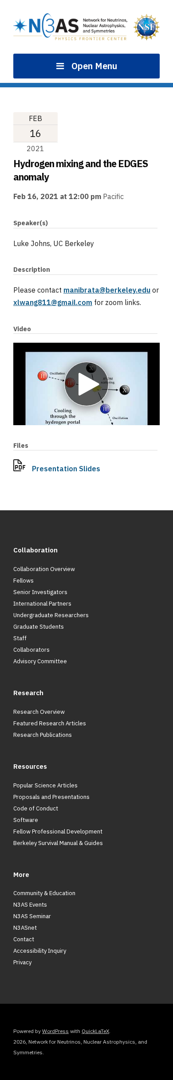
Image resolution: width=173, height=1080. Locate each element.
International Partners (42, 603)
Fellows (23, 580)
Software (25, 820)
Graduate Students (38, 626)
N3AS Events (30, 904)
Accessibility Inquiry (39, 951)
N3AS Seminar (32, 916)
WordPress (55, 1031)
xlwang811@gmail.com (52, 302)
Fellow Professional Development (57, 831)
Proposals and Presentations (51, 797)
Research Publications (42, 735)
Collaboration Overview (44, 569)
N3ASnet (25, 927)
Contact (23, 939)
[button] (86, 384)
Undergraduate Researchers (51, 615)
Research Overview (39, 712)
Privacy (22, 962)
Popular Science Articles (45, 785)
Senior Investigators (40, 592)
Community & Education (44, 893)
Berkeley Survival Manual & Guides (58, 843)
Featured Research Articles (49, 723)
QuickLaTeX (95, 1031)
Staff (20, 638)
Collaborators (31, 649)
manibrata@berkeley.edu (106, 290)
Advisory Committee (40, 661)
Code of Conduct (35, 808)
